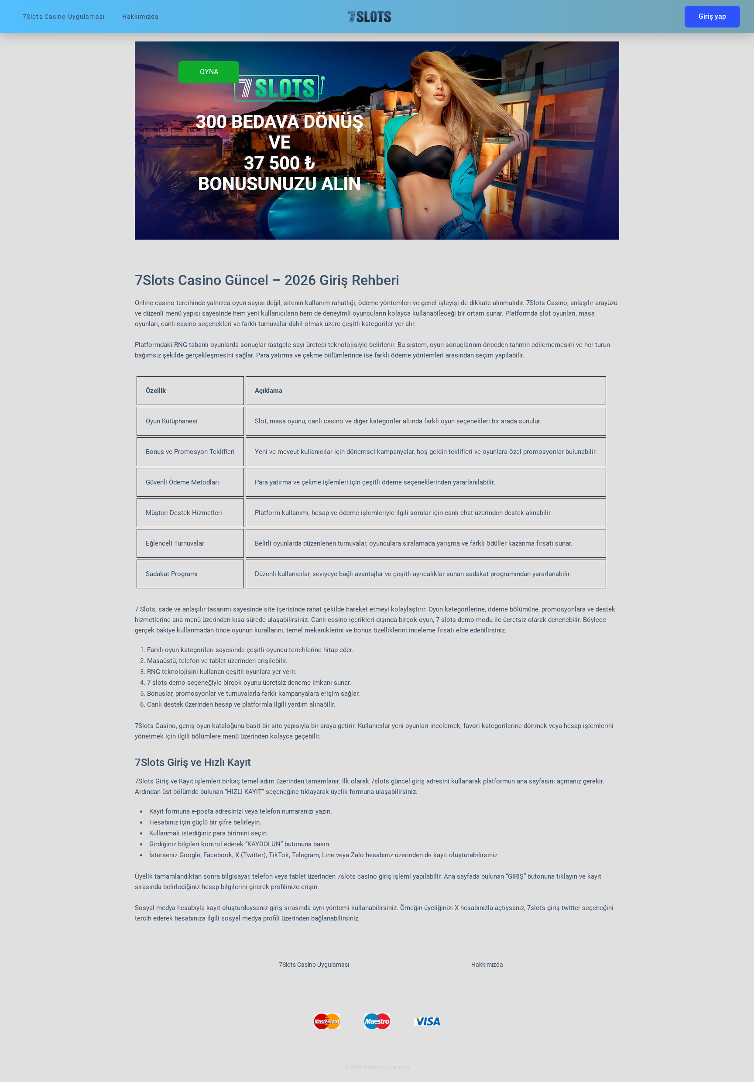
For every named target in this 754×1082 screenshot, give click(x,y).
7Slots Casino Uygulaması (64, 16)
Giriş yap (712, 16)
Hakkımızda (140, 16)
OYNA (209, 72)
